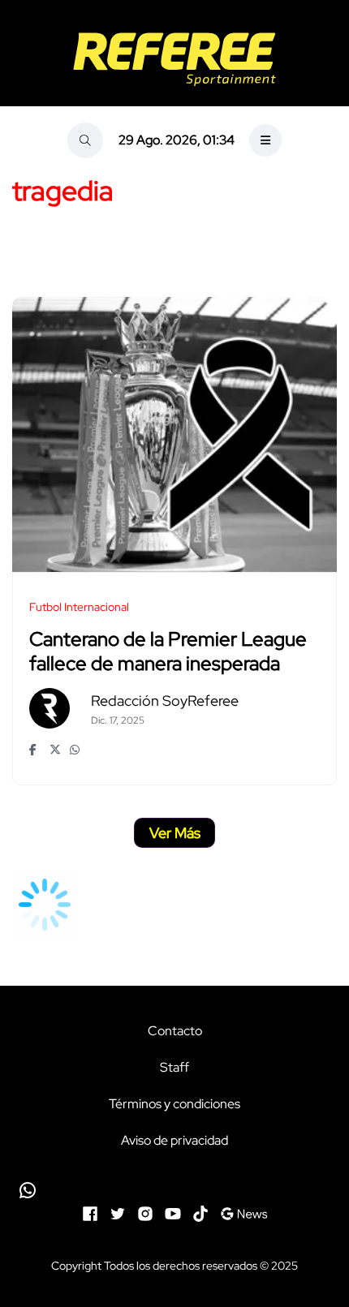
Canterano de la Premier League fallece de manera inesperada (168, 651)
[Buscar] (85, 140)
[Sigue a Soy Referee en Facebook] (90, 1211)
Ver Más (174, 832)
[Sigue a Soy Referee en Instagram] (145, 1211)
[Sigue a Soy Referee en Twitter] (118, 1211)
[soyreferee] (174, 59)
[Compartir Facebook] (35, 750)
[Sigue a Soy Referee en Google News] (244, 1211)
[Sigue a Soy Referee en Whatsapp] (174, 1190)
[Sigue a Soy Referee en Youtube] (173, 1211)
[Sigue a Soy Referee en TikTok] (200, 1211)
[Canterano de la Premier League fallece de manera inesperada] (174, 434)
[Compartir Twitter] (56, 750)
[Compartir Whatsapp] (76, 750)
